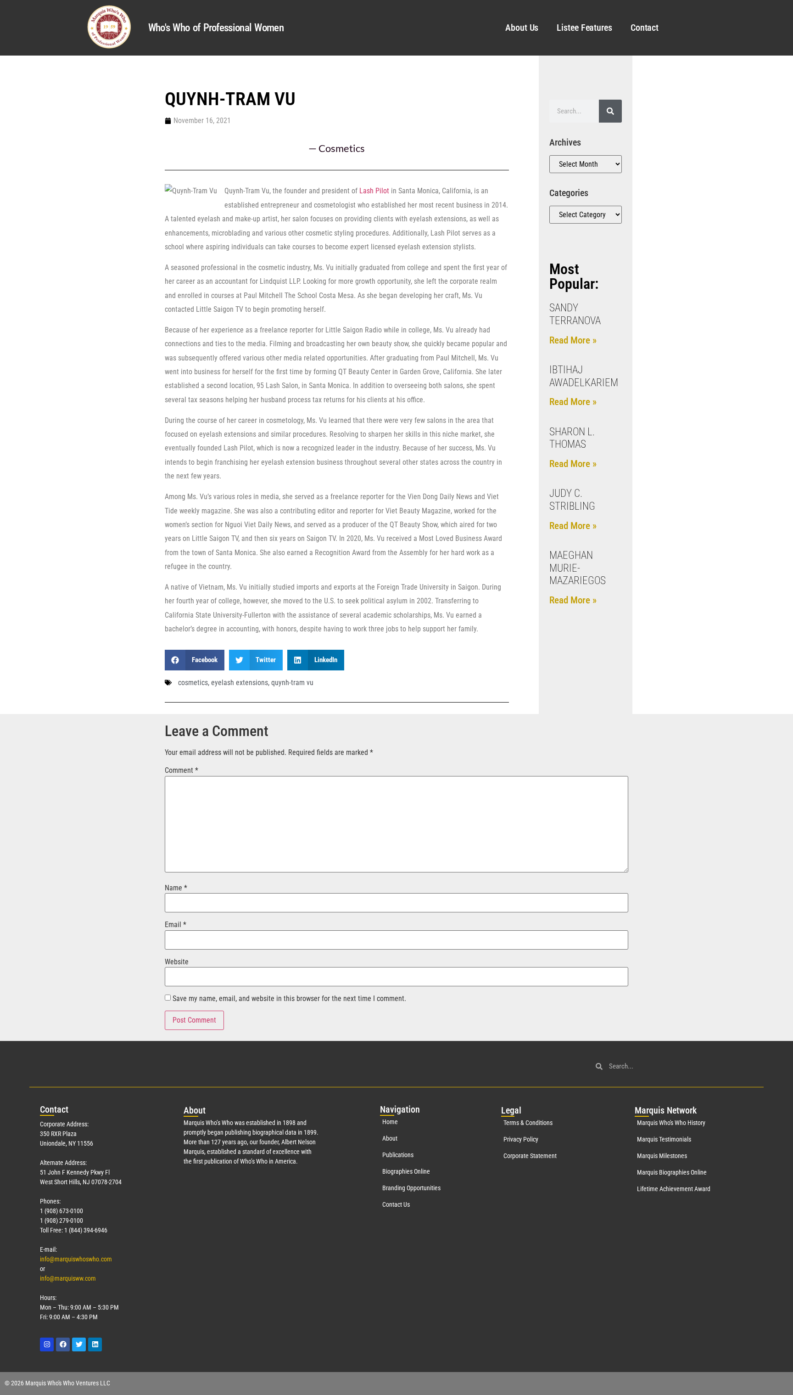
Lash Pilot (374, 190)
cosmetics (193, 682)
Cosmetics (341, 148)
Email (175, 924)
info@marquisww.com (68, 1278)
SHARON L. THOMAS (572, 438)
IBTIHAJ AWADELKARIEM (583, 376)
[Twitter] (79, 1344)
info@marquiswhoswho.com (76, 1259)
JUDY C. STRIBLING (572, 499)
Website (177, 962)
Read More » (573, 340)
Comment (181, 770)
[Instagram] (47, 1344)
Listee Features (584, 27)
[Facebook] (63, 1344)
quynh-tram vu (292, 682)
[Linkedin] (95, 1344)
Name (176, 888)
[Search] (610, 111)
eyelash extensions (239, 682)
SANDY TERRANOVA (575, 314)
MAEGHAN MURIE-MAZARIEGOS (577, 568)
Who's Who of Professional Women (216, 28)
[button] (194, 660)
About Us (521, 27)
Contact (645, 27)
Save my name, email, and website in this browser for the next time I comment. (289, 998)
